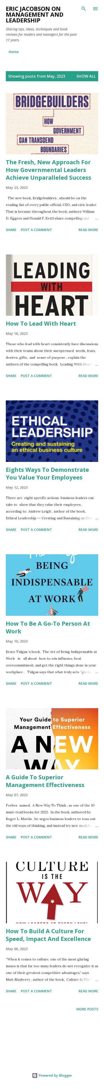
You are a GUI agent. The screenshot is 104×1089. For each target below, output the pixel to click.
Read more (88, 229)
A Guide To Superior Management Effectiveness (45, 781)
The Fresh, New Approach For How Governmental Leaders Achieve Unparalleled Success (48, 169)
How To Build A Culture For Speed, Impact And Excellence (48, 935)
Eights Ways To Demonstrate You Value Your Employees (47, 473)
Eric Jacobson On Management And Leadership (34, 14)
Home (14, 51)
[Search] (84, 9)
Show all (86, 76)
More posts (87, 1009)
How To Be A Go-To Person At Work (48, 627)
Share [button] (11, 229)
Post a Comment (36, 229)
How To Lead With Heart (41, 323)
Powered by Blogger (55, 1075)
